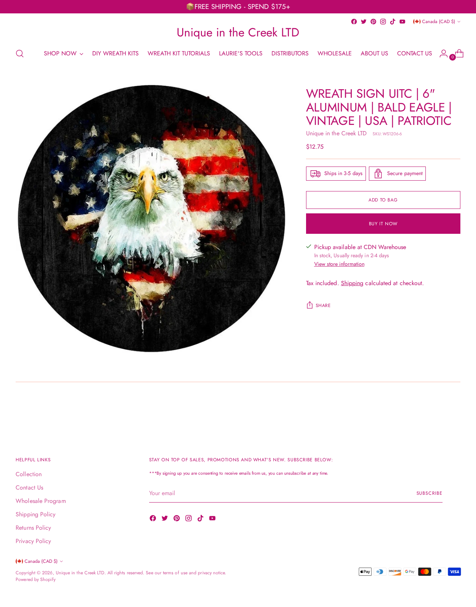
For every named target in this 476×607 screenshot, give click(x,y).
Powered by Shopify (35, 579)
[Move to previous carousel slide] (437, 412)
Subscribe (429, 493)
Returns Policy (33, 527)
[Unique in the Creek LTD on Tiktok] (392, 21)
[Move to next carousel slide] (454, 411)
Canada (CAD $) (438, 21)
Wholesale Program (40, 501)
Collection (29, 474)
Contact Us (29, 487)
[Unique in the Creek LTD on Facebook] (354, 21)
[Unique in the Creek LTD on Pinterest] (373, 21)
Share (323, 305)
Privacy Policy (33, 541)
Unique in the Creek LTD (336, 133)
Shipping (352, 283)
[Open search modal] (19, 53)
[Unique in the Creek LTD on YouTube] (402, 21)
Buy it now (383, 223)
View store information (339, 264)
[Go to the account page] (440, 53)
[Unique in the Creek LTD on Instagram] (383, 21)
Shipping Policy (35, 514)
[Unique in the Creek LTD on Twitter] (363, 21)
